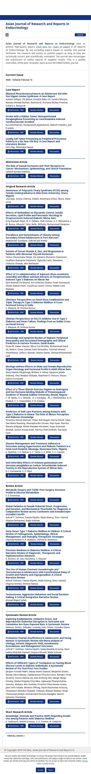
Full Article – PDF (16, 228)
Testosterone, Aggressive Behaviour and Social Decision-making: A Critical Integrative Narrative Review (37, 596)
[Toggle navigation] (7, 34)
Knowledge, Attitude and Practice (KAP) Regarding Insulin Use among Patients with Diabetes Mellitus (38, 717)
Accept (40, 770)
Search (80, 35)
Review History (36, 110)
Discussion (54, 110)
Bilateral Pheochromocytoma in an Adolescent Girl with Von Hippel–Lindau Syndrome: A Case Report (36, 95)
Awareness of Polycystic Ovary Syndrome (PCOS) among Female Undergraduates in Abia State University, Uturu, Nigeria (37, 193)
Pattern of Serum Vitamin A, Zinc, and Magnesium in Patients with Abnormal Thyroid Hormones (35, 253)
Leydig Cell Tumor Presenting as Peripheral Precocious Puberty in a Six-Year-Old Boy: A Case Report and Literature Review (36, 141)
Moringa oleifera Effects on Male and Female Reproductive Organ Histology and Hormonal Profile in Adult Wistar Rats (39, 368)
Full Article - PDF (16, 110)
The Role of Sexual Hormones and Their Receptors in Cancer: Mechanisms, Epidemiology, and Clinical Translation (38, 167)
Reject (50, 770)
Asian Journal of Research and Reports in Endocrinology (37, 26)
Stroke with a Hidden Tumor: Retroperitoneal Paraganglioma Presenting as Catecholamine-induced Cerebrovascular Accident (35, 119)
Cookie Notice (48, 763)
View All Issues (15, 735)
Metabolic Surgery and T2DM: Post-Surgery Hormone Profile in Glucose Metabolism (35, 491)
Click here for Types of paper (53, 46)
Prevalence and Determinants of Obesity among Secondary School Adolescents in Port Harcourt (33, 236)
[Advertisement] (45, 7)
